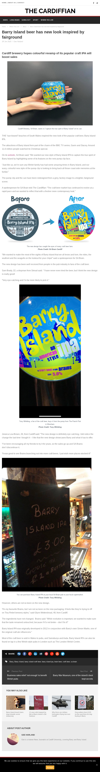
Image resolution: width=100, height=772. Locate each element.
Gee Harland (18, 41)
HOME (4, 2)
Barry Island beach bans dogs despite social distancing (14, 714)
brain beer (58, 662)
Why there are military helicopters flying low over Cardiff (61, 714)
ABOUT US (12, 2)
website (11, 155)
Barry (24, 26)
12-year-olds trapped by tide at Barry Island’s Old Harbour (37, 714)
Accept (50, 767)
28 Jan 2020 (6, 41)
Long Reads (15, 20)
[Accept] (96, 765)
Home (4, 26)
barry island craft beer (33, 662)
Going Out (26, 20)
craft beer (66, 662)
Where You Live (47, 20)
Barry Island (19, 662)
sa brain (74, 662)
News (5, 20)
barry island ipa (47, 662)
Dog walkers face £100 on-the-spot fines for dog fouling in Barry (83, 714)
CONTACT (20, 2)
